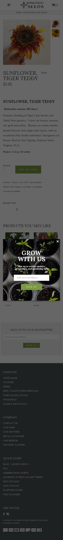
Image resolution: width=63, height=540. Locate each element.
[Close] (57, 241)
